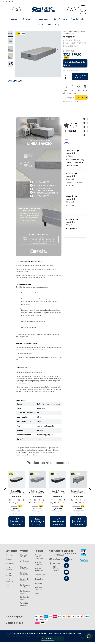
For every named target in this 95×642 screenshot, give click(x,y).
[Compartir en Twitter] (15, 82)
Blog (57, 25)
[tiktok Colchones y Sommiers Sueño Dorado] (12, 2)
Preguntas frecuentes (39, 570)
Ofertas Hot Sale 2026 (24, 556)
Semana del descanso (24, 580)
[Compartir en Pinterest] (20, 82)
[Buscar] (85, 8)
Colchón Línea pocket (25, 598)
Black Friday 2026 (24, 562)
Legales (37, 593)
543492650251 (58, 555)
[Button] (66, 142)
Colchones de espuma (25, 592)
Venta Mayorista (43, 25)
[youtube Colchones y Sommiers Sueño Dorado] (9, 2)
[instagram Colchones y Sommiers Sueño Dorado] (3, 2)
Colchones (73, 31)
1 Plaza (82, 31)
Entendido (47, 638)
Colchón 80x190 (69, 33)
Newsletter (39, 579)
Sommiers (9, 555)
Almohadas (10, 563)
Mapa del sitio (40, 575)
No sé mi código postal (70, 102)
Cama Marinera (60, 19)
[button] (69, 36)
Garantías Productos (39, 588)
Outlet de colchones (24, 574)
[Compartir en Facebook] (10, 82)
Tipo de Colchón (9, 574)
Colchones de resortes (25, 586)
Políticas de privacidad (39, 564)
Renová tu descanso (24, 604)
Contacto (38, 583)
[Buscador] (16, 9)
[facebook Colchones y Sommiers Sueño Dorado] (6, 2)
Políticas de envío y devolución (39, 557)
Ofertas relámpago (24, 568)
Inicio (65, 31)
